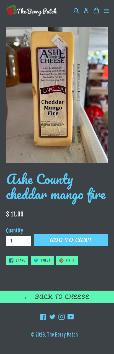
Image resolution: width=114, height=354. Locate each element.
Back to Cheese (61, 297)
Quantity (14, 231)
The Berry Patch (62, 335)
